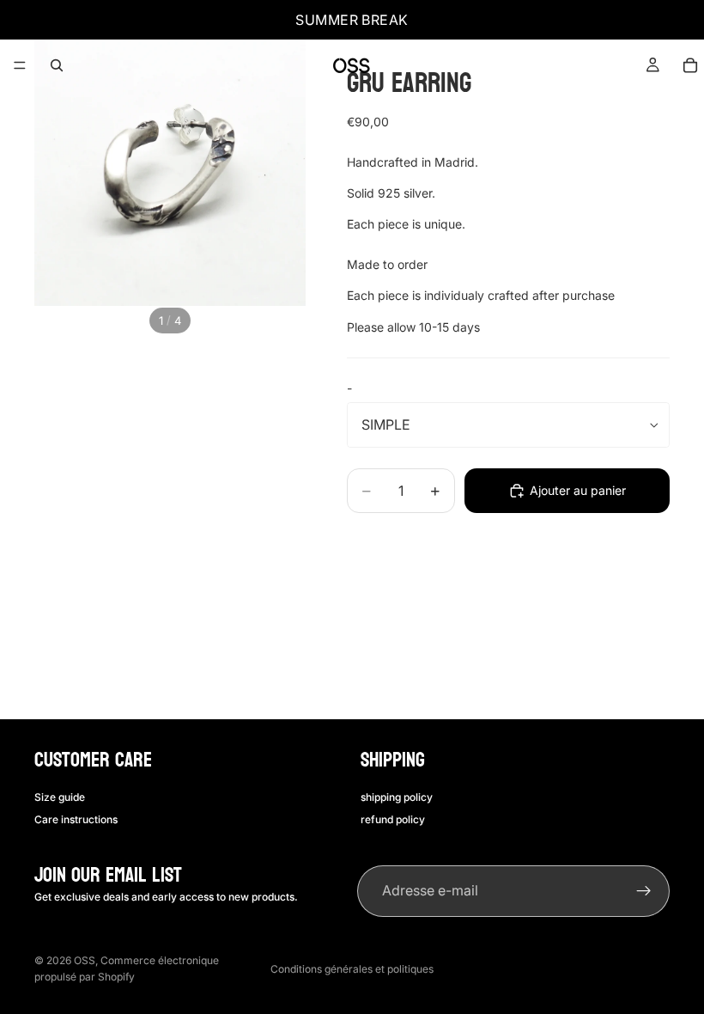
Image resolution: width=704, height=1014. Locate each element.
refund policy (393, 818)
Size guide (59, 796)
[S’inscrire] (644, 891)
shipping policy (397, 796)
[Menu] (19, 65)
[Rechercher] (57, 65)
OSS (84, 960)
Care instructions (76, 818)
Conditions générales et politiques (352, 968)
